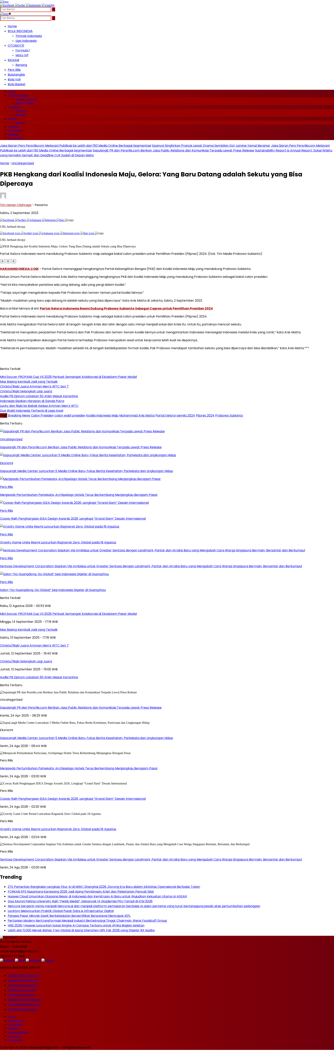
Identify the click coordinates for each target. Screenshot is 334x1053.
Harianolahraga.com (23, 985)
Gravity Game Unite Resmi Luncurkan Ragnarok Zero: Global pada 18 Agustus (58, 829)
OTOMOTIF (16, 45)
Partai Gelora (165, 415)
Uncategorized (22, 163)
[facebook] (7, 5)
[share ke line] (60, 220)
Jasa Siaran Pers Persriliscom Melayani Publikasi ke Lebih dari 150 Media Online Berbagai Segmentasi (75, 145)
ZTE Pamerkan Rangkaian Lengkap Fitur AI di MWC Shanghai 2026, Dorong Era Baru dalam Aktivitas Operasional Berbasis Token (104, 886)
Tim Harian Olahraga (15, 205)
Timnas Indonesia (28, 36)
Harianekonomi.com (23, 980)
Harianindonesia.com (23, 975)
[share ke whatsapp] (34, 220)
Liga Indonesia (26, 40)
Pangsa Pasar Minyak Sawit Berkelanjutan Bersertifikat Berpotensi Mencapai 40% (69, 916)
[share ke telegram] (49, 220)
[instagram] (33, 5)
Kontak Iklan (15, 1040)
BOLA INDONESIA (20, 31)
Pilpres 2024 (205, 415)
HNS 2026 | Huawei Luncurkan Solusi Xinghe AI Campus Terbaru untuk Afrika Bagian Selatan (76, 925)
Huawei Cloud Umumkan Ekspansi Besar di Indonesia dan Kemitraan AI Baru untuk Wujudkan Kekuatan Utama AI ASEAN (97, 896)
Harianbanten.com (22, 990)
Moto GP (22, 55)
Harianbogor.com (21, 995)
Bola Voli (14, 79)
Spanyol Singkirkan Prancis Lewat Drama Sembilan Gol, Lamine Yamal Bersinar (211, 145)
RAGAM (13, 60)
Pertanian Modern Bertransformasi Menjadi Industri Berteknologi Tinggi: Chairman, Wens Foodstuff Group (87, 920)
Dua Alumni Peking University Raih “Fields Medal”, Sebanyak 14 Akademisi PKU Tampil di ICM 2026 (80, 901)
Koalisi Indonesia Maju (102, 415)
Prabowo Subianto (229, 415)
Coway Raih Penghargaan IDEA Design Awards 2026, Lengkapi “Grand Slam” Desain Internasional (73, 798)
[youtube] (48, 5)
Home (12, 26)
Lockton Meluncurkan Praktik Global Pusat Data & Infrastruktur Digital (61, 911)
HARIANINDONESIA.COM (19, 269)
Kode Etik (13, 1028)
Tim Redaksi (15, 1024)
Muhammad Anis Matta (137, 415)
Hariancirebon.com (22, 1009)
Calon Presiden (42, 415)
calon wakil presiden (70, 415)
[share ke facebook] (7, 220)
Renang (21, 65)
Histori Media (16, 1020)
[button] (2, 261)
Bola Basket (17, 84)
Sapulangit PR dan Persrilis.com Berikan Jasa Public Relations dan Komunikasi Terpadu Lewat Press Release (173, 150)
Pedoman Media (18, 1032)
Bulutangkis (16, 74)
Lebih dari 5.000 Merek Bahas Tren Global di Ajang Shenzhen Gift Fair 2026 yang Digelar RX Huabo (81, 930)
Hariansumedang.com (24, 999)
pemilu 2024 (185, 415)
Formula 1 (22, 50)
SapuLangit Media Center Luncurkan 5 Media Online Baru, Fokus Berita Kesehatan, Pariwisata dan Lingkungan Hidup (86, 738)
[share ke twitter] (21, 220)
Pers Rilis (14, 70)
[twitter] (20, 5)
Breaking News (19, 415)
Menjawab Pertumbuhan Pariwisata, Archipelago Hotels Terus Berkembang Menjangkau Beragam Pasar (79, 768)
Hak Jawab (15, 1036)
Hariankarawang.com (24, 1004)
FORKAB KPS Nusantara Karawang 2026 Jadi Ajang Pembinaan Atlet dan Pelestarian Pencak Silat (81, 891)
